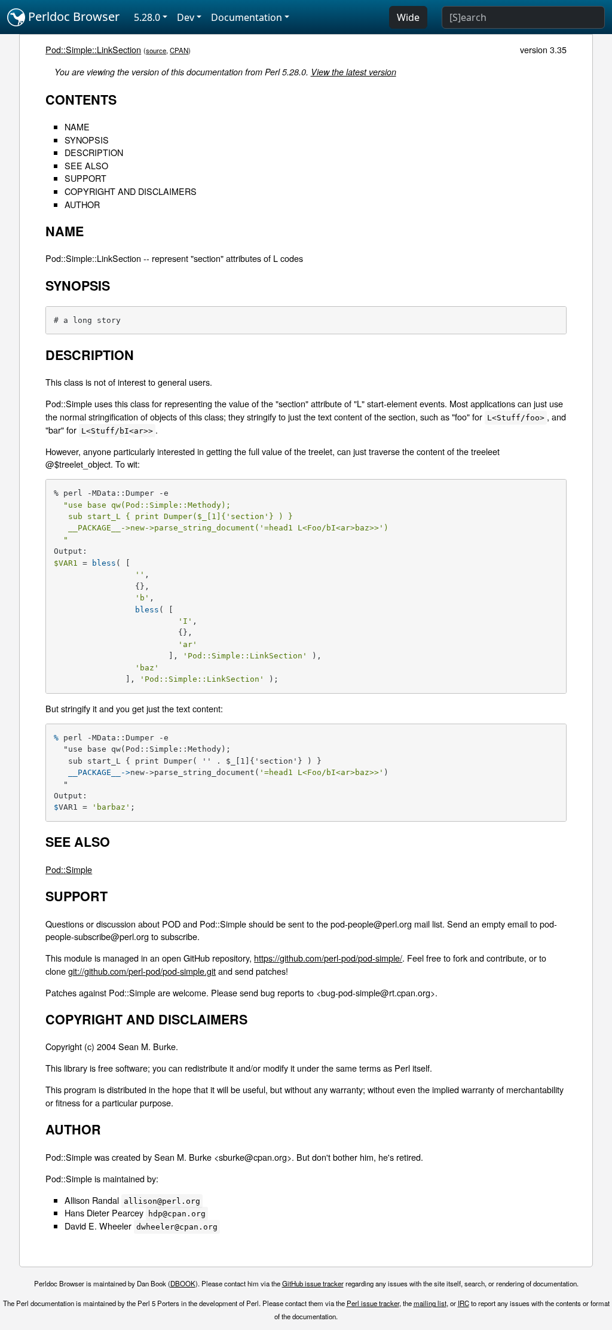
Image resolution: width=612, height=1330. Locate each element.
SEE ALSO (86, 165)
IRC (463, 1303)
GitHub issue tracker (313, 1283)
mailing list (430, 1303)
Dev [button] (185, 17)
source (156, 50)
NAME (77, 126)
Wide (408, 17)
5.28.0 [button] (147, 17)
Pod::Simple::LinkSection (93, 49)
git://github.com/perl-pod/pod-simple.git (142, 971)
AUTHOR (82, 204)
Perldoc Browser (72, 16)
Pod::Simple (68, 869)
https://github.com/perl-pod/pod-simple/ (328, 957)
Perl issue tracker (373, 1303)
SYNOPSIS (87, 139)
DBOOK (182, 1283)
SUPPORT (85, 178)
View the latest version (353, 72)
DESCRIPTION (94, 152)
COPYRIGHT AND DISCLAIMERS (131, 191)
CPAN (179, 50)
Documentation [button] (246, 17)
